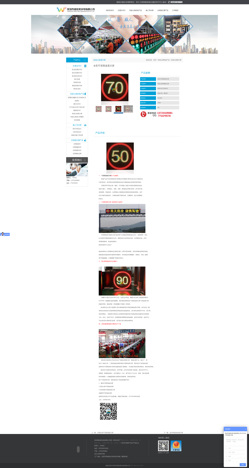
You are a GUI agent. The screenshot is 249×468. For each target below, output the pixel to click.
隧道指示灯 (77, 110)
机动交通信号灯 (77, 69)
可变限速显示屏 (106, 175)
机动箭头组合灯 (77, 76)
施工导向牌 (77, 125)
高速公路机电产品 (77, 94)
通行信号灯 (77, 104)
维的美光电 (104, 360)
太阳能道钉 (77, 144)
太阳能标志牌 (77, 153)
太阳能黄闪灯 (77, 150)
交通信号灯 (77, 66)
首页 (154, 60)
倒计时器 (77, 79)
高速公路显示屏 (77, 113)
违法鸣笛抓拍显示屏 (176, 432)
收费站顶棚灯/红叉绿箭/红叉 (77, 97)
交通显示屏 (126, 360)
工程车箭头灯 (77, 132)
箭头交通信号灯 (77, 73)
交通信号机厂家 (107, 443)
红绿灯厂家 (117, 443)
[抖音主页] (77, 458)
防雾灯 (77, 101)
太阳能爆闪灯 (77, 147)
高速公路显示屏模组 (77, 117)
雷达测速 (77, 120)
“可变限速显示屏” (135, 301)
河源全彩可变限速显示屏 (105, 432)
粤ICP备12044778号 (136, 465)
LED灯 (114, 235)
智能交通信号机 (77, 85)
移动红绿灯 (77, 89)
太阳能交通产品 (77, 140)
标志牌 (146, 363)
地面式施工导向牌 (77, 135)
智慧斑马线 (77, 82)
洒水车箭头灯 (77, 129)
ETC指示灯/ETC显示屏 (77, 107)
